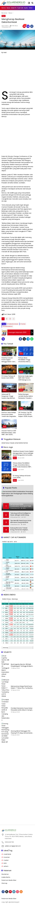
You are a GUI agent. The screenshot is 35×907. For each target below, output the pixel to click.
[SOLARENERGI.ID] (14, 3)
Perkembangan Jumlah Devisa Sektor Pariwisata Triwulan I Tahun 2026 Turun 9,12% (25, 396)
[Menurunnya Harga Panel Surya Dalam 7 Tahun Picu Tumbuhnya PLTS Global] (5, 688)
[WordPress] (13, 891)
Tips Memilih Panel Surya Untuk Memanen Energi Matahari (20, 521)
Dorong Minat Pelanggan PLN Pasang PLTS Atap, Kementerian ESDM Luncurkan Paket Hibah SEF (22, 732)
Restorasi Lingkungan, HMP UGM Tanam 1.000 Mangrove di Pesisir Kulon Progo (25, 378)
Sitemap (4, 883)
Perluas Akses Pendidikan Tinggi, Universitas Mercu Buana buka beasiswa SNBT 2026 (25, 360)
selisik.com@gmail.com (13, 846)
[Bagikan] (31, 26)
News (3, 16)
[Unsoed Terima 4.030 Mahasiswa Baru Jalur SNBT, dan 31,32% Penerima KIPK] (9, 424)
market (6, 860)
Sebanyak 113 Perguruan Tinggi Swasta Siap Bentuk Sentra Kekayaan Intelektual (8, 396)
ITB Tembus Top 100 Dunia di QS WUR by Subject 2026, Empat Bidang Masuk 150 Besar (25, 414)
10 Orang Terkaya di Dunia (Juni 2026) (8, 377)
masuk (12, 443)
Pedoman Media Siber (9, 880)
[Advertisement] (17, 72)
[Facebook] (20, 339)
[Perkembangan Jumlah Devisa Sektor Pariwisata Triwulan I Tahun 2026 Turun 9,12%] (25, 387)
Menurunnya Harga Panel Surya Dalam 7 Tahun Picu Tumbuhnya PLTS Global (22, 687)
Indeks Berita (6, 877)
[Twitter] (24, 339)
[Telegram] (28, 339)
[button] (29, 3)
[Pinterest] (10, 891)
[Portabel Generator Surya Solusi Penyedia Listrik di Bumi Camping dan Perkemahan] (5, 710)
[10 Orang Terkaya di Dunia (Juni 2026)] (9, 369)
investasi (7, 857)
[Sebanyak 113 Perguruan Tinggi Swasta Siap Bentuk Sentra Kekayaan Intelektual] (9, 387)
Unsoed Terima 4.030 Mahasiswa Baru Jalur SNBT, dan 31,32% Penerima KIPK (9, 433)
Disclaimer (5, 874)
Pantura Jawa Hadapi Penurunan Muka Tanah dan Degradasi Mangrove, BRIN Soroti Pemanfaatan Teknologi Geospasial (9, 414)
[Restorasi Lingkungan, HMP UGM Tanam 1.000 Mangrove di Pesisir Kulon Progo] (25, 369)
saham (6, 866)
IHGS (5, 863)
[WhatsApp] (31, 339)
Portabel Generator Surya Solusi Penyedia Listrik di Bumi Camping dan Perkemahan (22, 709)
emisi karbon (8, 326)
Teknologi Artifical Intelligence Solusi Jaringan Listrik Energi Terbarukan (20, 514)
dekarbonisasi (13, 324)
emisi (23, 324)
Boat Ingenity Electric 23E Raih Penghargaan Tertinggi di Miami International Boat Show (21, 665)
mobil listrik (7, 854)
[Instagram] (17, 891)
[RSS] (21, 891)
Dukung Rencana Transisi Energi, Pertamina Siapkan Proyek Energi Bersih (19, 529)
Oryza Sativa (5, 25)
